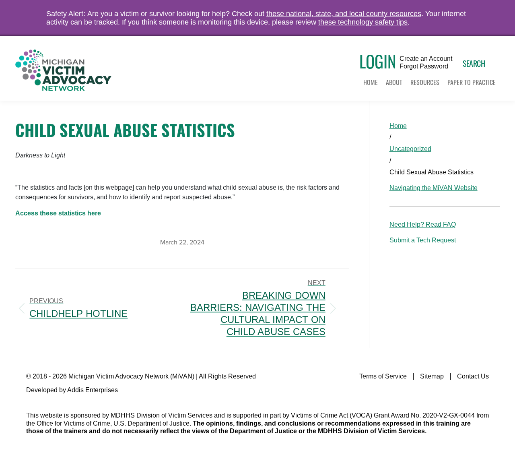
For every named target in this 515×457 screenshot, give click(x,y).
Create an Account (426, 59)
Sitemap (432, 376)
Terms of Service (383, 376)
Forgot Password (424, 66)
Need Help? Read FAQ (422, 224)
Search (474, 63)
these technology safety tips (363, 22)
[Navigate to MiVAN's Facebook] (484, 393)
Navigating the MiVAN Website (433, 187)
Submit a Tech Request (422, 240)
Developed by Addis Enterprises (72, 390)
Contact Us (473, 376)
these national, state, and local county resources (343, 14)
